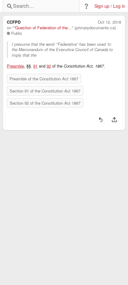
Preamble (15, 66)
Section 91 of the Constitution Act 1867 (45, 91)
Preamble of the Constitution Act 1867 (44, 79)
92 (49, 66)
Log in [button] (119, 6)
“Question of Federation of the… (43, 28)
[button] (86, 6)
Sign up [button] (101, 6)
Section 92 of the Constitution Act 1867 (45, 103)
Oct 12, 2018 (109, 22)
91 (35, 66)
